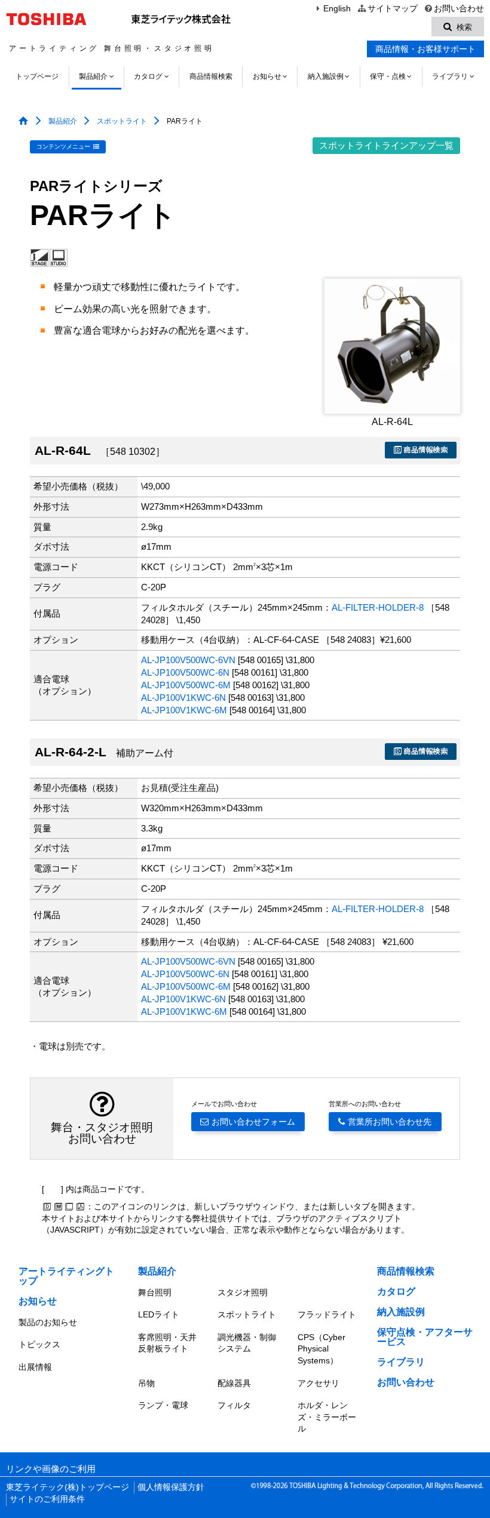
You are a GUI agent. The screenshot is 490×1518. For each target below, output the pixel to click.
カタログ (148, 76)
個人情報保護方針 (170, 1487)
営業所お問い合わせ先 (389, 1121)
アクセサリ (318, 1383)
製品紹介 (93, 76)
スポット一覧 (386, 145)
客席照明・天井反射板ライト (167, 1343)
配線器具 (234, 1383)
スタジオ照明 (243, 1292)
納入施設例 (326, 76)
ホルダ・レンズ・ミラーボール (327, 1416)
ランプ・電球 (163, 1405)
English (337, 8)
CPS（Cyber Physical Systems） (321, 1348)
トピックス (39, 1344)
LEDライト (158, 1314)
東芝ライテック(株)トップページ (67, 1487)
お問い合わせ (459, 8)
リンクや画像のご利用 (51, 1469)
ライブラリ (450, 76)
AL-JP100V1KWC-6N (183, 698)
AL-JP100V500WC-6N (185, 673)
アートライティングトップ (66, 1276)
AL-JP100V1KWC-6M (184, 710)
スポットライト (122, 121)
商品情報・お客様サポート (425, 49)
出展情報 (35, 1367)
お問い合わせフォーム (253, 1121)
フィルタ (234, 1405)
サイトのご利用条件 (47, 1499)
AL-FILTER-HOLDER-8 (378, 607)
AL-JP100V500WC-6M (186, 685)
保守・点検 (388, 76)
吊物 (146, 1383)
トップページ (37, 76)
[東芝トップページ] (48, 19)
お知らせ (267, 76)
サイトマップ (392, 8)
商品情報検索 (210, 76)
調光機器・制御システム (247, 1343)
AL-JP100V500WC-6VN (188, 660)
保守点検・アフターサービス (425, 1337)
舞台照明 (155, 1292)
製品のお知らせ (48, 1322)
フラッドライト (327, 1314)
